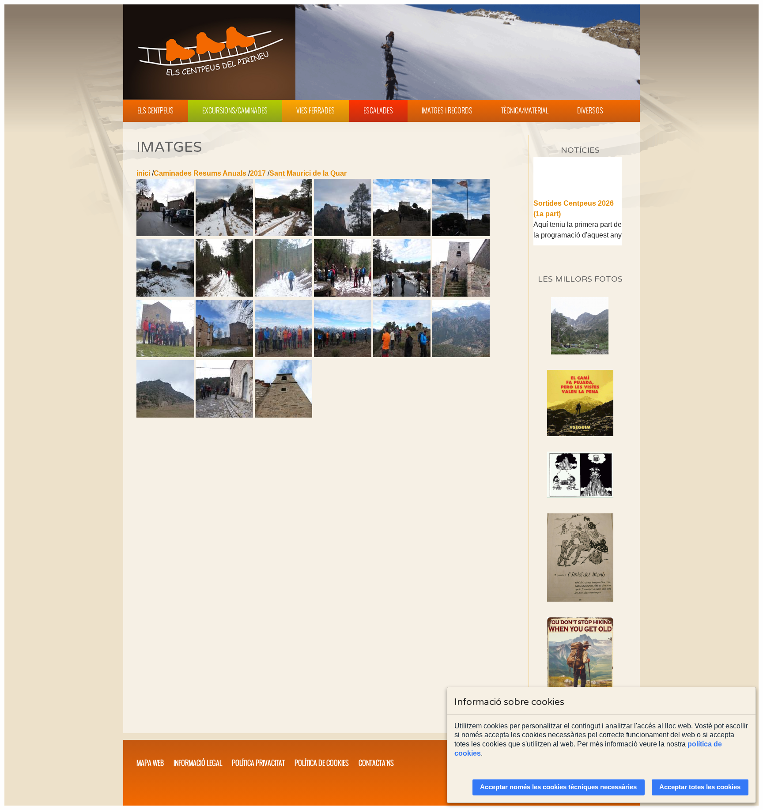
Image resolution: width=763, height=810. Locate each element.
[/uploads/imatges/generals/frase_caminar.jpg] (580, 666)
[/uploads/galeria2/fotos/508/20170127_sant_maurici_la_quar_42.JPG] (165, 354)
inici (143, 173)
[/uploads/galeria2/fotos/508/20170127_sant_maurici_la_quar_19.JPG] (461, 233)
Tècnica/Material (524, 110)
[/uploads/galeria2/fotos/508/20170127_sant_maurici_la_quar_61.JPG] (283, 415)
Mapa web (150, 763)
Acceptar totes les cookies (699, 787)
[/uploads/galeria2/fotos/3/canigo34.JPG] (579, 352)
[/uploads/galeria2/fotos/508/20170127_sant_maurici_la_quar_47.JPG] (283, 354)
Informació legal (198, 763)
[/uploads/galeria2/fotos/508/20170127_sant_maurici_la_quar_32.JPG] (224, 294)
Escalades (378, 110)
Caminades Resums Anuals (200, 173)
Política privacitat (258, 763)
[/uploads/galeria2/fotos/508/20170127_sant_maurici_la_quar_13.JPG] (283, 233)
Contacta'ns (376, 763)
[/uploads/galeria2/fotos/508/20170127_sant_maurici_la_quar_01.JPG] (165, 233)
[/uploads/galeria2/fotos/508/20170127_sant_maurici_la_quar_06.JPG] (224, 233)
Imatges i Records (447, 110)
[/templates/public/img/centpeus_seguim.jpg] (580, 403)
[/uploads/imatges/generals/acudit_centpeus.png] (580, 475)
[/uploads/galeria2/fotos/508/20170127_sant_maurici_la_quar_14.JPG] (342, 233)
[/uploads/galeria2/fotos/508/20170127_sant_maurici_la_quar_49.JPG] (402, 354)
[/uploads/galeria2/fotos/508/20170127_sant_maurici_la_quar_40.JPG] (461, 294)
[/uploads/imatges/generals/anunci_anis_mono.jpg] (580, 557)
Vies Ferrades (315, 110)
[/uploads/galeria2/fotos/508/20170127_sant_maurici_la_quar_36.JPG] (402, 294)
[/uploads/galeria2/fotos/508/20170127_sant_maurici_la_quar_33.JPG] (283, 294)
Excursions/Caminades (235, 110)
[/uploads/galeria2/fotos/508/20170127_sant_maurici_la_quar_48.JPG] (342, 354)
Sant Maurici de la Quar (308, 173)
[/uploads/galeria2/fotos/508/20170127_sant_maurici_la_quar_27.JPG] (165, 294)
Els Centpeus (155, 110)
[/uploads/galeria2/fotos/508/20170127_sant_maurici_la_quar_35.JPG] (342, 294)
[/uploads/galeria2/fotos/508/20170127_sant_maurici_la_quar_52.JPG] (461, 354)
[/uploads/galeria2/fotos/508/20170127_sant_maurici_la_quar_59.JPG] (224, 415)
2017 (258, 173)
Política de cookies (322, 763)
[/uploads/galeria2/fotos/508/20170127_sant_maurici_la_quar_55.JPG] (165, 415)
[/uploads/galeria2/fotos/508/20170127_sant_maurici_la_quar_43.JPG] (224, 354)
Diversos (590, 110)
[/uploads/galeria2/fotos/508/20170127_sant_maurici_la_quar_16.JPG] (402, 233)
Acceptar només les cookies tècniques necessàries (558, 787)
